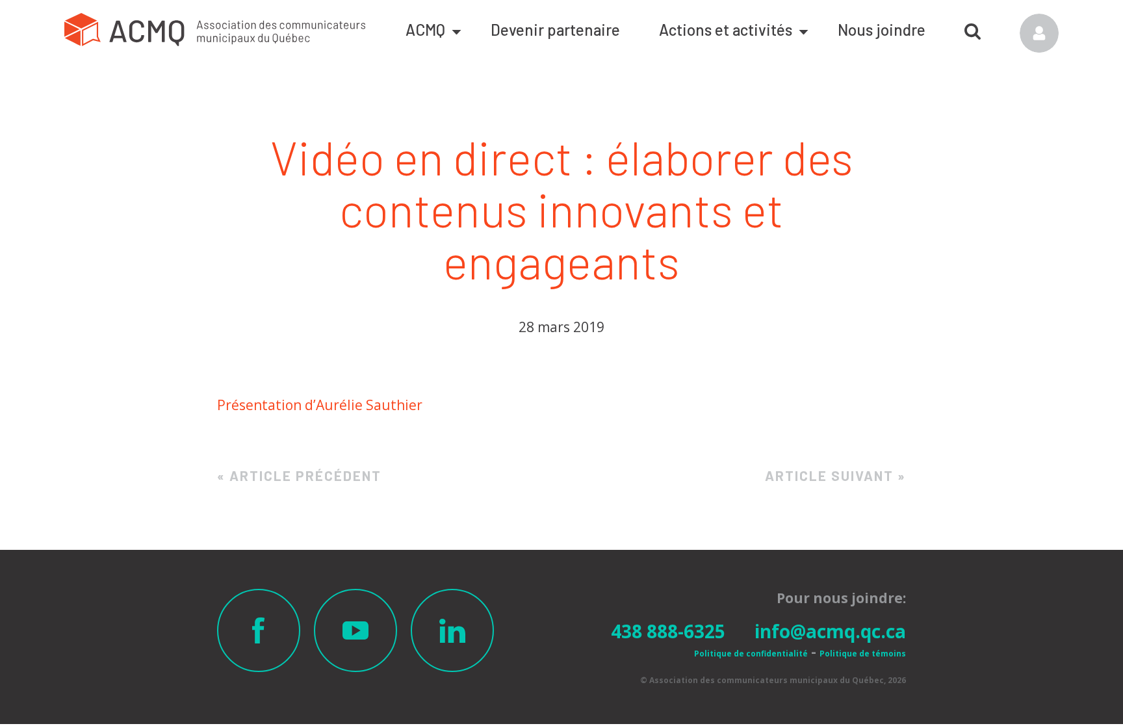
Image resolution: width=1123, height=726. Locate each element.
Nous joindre (881, 29)
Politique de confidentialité (751, 653)
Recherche (972, 27)
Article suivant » (835, 475)
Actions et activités (725, 29)
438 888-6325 (668, 631)
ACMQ (425, 29)
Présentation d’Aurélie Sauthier (319, 405)
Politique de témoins (863, 653)
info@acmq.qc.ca (830, 631)
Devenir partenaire (555, 29)
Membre (1039, 33)
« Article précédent (299, 475)
